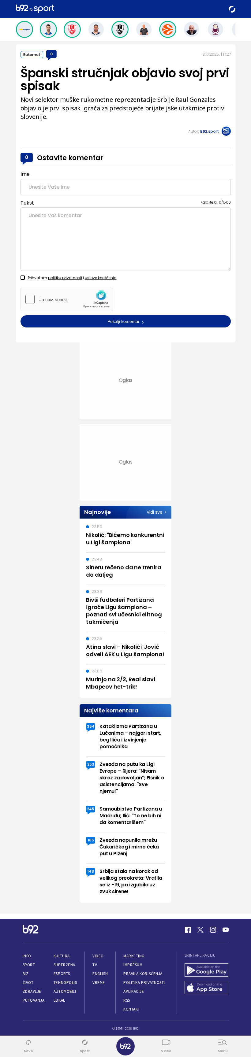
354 (91, 726)
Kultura (62, 956)
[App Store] (207, 988)
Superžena (64, 964)
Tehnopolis (65, 982)
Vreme (98, 982)
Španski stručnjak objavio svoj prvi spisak (125, 79)
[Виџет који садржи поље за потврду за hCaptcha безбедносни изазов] (67, 299)
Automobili (65, 991)
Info (27, 956)
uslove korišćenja (101, 277)
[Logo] (35, 9)
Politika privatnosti (144, 982)
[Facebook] (188, 930)
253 (90, 764)
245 (90, 808)
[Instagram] (213, 930)
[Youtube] (226, 930)
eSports (62, 973)
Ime (25, 174)
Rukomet (31, 54)
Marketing (133, 956)
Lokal (59, 1000)
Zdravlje (32, 991)
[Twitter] (200, 930)
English (100, 973)
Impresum (132, 964)
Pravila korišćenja (143, 973)
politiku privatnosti (65, 277)
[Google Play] (207, 970)
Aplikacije (133, 991)
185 (91, 840)
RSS (126, 1000)
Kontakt (131, 1009)
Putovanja (34, 1000)
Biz (26, 973)
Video (98, 956)
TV (94, 964)
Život (28, 982)
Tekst (27, 203)
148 (90, 871)
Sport (29, 964)
